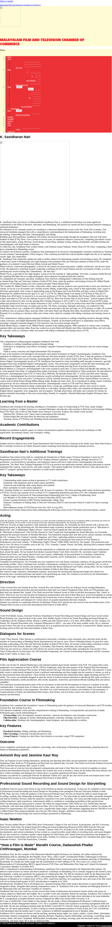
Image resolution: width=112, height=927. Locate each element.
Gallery (10, 125)
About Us (11, 59)
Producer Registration (23, 115)
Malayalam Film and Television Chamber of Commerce (20, 5)
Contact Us (11, 131)
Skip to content (6, 1)
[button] (56, 51)
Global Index (106, 926)
